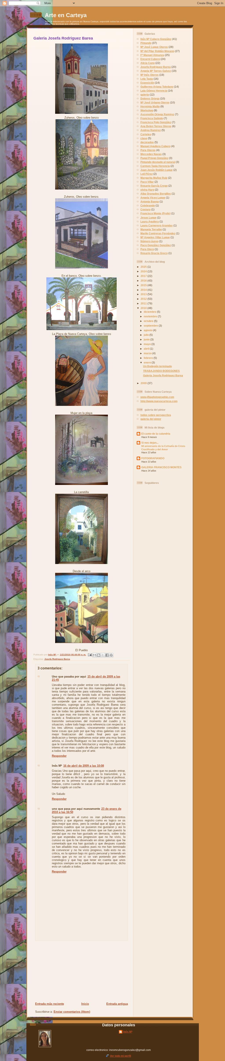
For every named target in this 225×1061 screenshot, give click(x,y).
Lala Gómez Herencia (153, 90)
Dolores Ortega (150, 98)
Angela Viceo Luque (152, 197)
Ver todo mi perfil (120, 1055)
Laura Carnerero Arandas (156, 225)
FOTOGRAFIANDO (152, 458)
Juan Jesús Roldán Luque (156, 169)
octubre (149, 321)
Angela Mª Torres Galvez (155, 70)
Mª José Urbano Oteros (154, 102)
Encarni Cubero (150, 59)
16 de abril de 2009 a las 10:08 (83, 765)
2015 (144, 285)
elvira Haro (147, 189)
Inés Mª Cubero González (155, 39)
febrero (149, 357)
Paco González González (155, 245)
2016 (144, 280)
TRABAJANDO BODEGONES (161, 370)
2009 (144, 383)
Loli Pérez (146, 173)
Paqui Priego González (154, 158)
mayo (147, 344)
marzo (148, 353)
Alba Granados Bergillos (155, 193)
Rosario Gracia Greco (154, 253)
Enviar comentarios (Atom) (72, 1011)
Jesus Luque (148, 217)
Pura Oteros (148, 150)
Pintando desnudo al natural (157, 162)
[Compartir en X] (103, 655)
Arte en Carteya (66, 15)
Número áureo (149, 241)
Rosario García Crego (154, 185)
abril (147, 348)
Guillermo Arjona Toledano (156, 86)
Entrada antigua (117, 1003)
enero (148, 362)
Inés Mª (52, 654)
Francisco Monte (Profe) (155, 213)
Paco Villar (147, 181)
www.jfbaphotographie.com (157, 397)
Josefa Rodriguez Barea (57, 659)
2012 (144, 298)
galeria (144, 94)
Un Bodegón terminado (157, 366)
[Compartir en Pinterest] (111, 655)
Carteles (145, 134)
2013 (144, 294)
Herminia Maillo (150, 106)
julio (146, 334)
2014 (144, 289)
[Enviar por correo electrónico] (94, 655)
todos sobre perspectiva (155, 415)
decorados (147, 142)
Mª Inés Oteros (149, 74)
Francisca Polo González (155, 122)
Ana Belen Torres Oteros (155, 126)
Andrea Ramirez (150, 130)
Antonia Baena (149, 201)
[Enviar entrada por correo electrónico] (90, 654)
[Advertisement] (62, 971)
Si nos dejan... (149, 442)
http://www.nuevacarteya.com (159, 401)
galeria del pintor (150, 419)
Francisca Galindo (151, 118)
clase (143, 138)
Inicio (85, 1003)
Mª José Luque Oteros (154, 46)
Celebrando (147, 205)
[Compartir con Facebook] (107, 655)
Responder (59, 755)
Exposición (147, 82)
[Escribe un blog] (98, 655)
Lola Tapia (146, 78)
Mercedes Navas (151, 154)
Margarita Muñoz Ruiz (153, 177)
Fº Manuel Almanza (152, 55)
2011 (144, 303)
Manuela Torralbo (151, 229)
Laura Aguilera (149, 221)
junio (147, 339)
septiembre (151, 325)
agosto (148, 330)
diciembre (150, 311)
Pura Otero (147, 249)
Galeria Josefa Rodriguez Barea (163, 375)
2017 (144, 276)
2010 (144, 308)
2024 (144, 271)
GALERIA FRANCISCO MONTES (161, 467)
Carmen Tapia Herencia (155, 165)
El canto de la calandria (155, 433)
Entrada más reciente (49, 1003)
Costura (145, 209)
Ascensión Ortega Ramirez (157, 114)
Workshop (146, 110)
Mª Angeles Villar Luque (155, 237)
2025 (144, 266)
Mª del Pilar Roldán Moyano (157, 51)
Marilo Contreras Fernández (157, 233)
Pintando (145, 43)
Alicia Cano (147, 62)
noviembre (151, 316)
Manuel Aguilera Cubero (155, 146)
